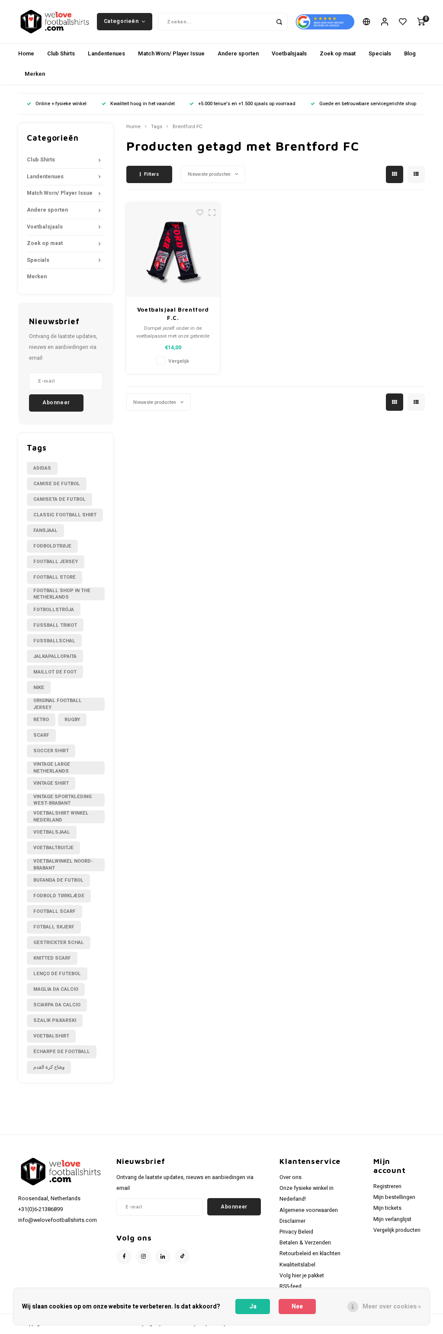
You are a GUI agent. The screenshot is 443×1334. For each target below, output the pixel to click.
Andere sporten (238, 53)
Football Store (54, 577)
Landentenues (106, 53)
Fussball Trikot (55, 625)
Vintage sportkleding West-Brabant (62, 799)
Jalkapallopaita (55, 656)
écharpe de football (61, 1051)
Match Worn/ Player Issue (171, 53)
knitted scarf (52, 958)
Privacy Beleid (296, 1232)
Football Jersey (55, 561)
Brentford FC (187, 126)
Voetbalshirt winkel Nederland (61, 816)
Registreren (387, 1186)
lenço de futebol (57, 973)
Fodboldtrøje (52, 546)
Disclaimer (292, 1221)
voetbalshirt (51, 1036)
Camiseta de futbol (59, 499)
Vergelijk (178, 361)
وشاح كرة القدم (48, 1067)
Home (26, 53)
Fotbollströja (53, 609)
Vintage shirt (51, 783)
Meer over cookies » (392, 1306)
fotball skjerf (53, 927)
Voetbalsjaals (289, 53)
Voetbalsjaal (51, 832)
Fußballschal (54, 640)
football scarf (54, 911)
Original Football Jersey (57, 704)
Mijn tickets (387, 1208)
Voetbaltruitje (53, 847)
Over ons (290, 1177)
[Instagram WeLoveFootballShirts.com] (143, 1256)
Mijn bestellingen (394, 1197)
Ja (253, 1306)
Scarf (41, 735)
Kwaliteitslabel (297, 1265)
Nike (38, 687)
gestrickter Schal (58, 942)
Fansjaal (45, 530)
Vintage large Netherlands (51, 767)
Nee (297, 1306)
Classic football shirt (64, 515)
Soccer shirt (51, 750)
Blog (410, 53)
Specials (380, 53)
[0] (421, 22)
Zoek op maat (338, 53)
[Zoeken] (279, 21)
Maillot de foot (55, 672)
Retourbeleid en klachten (309, 1253)
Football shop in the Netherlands (61, 593)
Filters (151, 174)
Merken (35, 74)
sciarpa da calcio (56, 1005)
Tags (156, 126)
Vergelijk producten (397, 1230)
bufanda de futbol (58, 880)
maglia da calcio (55, 989)
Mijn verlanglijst (392, 1219)
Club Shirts (61, 53)
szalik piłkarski (54, 1020)
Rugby (72, 719)
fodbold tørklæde (58, 895)
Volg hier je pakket (301, 1275)
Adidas (42, 468)
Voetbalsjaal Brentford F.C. (173, 314)
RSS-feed (290, 1286)
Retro (41, 719)
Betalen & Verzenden (305, 1243)
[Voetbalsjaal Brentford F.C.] (173, 250)
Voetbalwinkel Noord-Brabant (63, 864)
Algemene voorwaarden (308, 1210)
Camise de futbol (56, 483)
